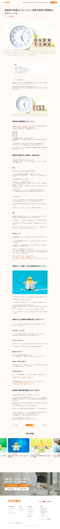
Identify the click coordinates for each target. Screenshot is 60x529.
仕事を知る (30, 2)
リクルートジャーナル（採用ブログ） (13, 55)
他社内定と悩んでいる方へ (44, 515)
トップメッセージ (11, 511)
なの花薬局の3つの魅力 (12, 508)
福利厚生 (29, 514)
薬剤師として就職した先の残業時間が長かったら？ (23, 69)
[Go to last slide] (49, 461)
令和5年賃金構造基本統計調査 (22, 126)
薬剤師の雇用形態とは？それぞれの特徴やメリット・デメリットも (23, 384)
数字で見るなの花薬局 (12, 512)
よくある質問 (42, 514)
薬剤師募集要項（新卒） (43, 508)
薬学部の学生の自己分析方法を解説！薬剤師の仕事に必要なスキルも (24, 258)
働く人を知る (39, 2)
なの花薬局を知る (24, 2)
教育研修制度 (30, 508)
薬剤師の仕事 (21, 508)
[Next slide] (51, 461)
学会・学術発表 (30, 511)
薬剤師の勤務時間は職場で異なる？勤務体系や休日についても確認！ (23, 382)
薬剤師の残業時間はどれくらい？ (20, 66)
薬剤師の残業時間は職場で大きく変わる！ (22, 72)
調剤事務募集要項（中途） (44, 512)
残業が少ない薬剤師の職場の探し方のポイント (22, 71)
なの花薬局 (14, 417)
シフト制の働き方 (30, 512)
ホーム (6, 55)
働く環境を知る (34, 2)
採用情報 (43, 2)
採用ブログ (47, 2)
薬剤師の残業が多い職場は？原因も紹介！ (22, 68)
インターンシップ (42, 517)
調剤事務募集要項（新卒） (44, 511)
